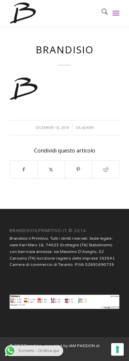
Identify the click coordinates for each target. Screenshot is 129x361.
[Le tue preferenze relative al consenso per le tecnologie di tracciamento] (117, 349)
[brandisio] (53, 13)
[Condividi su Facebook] (23, 169)
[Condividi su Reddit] (105, 169)
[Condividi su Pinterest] (78, 169)
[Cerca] (101, 13)
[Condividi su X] (51, 169)
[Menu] (115, 13)
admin (88, 127)
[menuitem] (101, 13)
